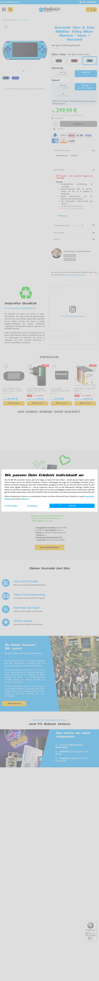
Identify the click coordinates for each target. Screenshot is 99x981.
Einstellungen (32, 506)
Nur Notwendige (11, 506)
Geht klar (72, 506)
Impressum (25, 499)
